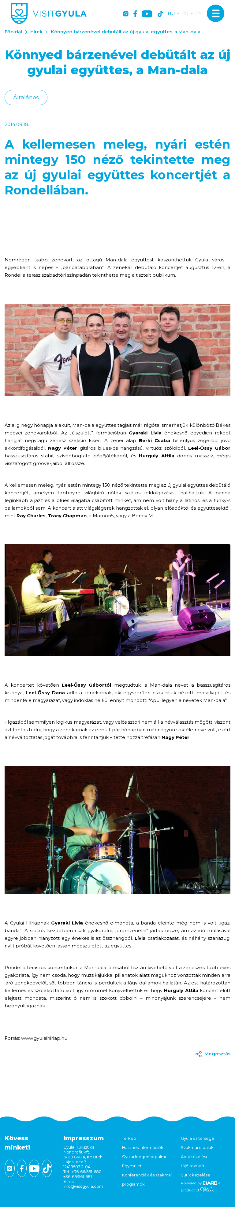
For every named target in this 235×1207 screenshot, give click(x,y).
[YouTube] (147, 14)
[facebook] (135, 14)
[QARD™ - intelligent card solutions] (210, 1183)
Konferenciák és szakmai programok (147, 1179)
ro (184, 13)
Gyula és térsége (197, 1138)
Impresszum (83, 1138)
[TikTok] (160, 14)
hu (171, 13)
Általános (26, 97)
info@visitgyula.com (83, 1186)
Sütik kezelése (195, 1174)
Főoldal (13, 32)
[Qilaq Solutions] (207, 1190)
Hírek (36, 32)
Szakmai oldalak (197, 1147)
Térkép (129, 1138)
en (198, 13)
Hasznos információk (142, 1147)
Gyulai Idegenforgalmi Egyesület (144, 1161)
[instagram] (126, 14)
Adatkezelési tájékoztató (194, 1161)
